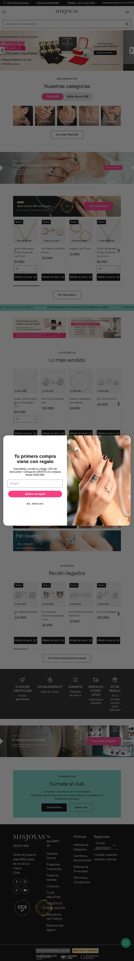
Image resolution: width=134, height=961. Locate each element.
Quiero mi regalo (35, 494)
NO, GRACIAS (35, 504)
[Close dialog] (126, 439)
